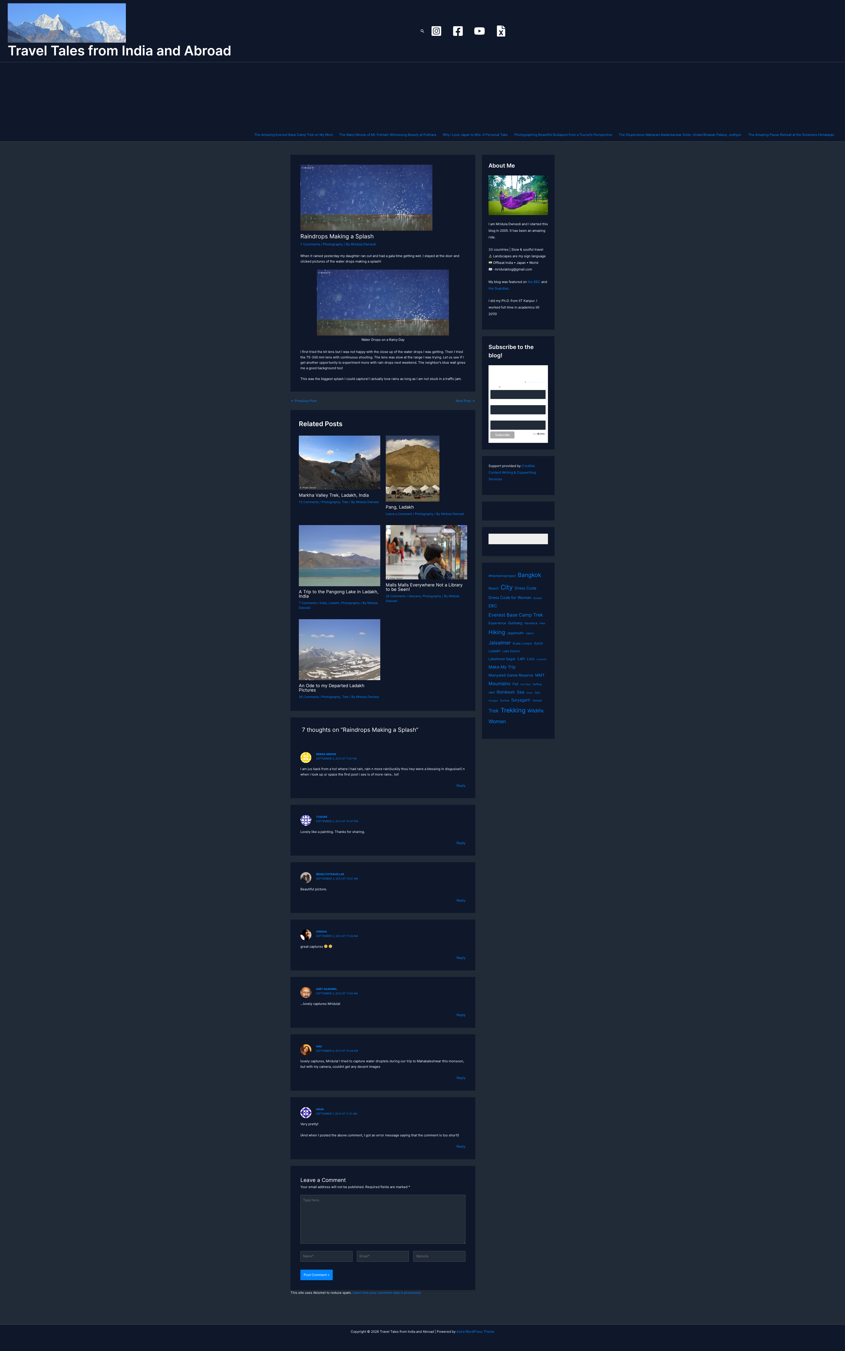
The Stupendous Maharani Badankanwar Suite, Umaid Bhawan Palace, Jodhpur (680, 135)
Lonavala (541, 659)
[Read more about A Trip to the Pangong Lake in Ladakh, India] (339, 555)
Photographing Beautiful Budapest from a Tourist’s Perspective (563, 135)
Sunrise (504, 700)
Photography (333, 244)
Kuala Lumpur (522, 643)
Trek (345, 502)
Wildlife (535, 711)
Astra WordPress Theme (475, 1331)
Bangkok (529, 574)
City (507, 587)
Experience (497, 623)
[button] (422, 31)
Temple (537, 700)
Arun (320, 1109)
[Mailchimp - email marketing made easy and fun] (539, 433)
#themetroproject (502, 576)
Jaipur (530, 633)
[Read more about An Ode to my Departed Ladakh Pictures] (339, 649)
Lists (531, 659)
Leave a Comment (399, 514)
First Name (498, 402)
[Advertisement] (544, 95)
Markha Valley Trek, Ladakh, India (334, 495)
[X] (501, 31)
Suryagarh (520, 700)
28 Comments (396, 596)
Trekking (513, 710)
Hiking (497, 632)
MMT (540, 675)
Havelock (531, 623)
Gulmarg (515, 623)
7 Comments (310, 244)
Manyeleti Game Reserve (511, 675)
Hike (542, 623)
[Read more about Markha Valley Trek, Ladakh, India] (339, 462)
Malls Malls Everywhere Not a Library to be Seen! (424, 587)
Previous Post (304, 400)
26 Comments (309, 697)
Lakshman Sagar (502, 659)
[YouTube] (479, 31)
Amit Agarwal (326, 989)
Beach (494, 588)
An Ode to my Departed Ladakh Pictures (331, 688)
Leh (521, 658)
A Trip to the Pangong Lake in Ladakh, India (338, 594)
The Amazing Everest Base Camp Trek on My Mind (293, 135)
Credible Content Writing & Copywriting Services (512, 472)
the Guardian (499, 288)
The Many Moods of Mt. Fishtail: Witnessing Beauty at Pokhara (387, 135)
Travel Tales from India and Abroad (119, 50)
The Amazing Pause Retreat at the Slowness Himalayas (791, 135)
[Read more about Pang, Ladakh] (412, 468)
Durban (537, 598)
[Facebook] (457, 31)
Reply (461, 785)
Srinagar (493, 700)
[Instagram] (436, 31)
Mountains (500, 683)
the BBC (534, 282)
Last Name (497, 418)
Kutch (538, 643)
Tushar (321, 816)
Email (495, 387)
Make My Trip (502, 667)
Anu (319, 1046)
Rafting (537, 684)
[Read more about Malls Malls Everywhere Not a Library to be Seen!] (426, 552)
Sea (520, 692)
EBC (493, 605)
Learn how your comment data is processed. (387, 1293)
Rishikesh (506, 692)
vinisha (321, 931)
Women (497, 721)
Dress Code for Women (510, 597)
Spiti (537, 692)
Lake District (511, 651)
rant (492, 692)
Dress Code (525, 588)
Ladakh (334, 603)
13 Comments (309, 502)
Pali (515, 684)
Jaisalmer (500, 643)
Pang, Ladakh (400, 507)
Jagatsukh (515, 633)
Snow (529, 692)
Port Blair (525, 684)
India (323, 603)
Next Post (465, 400)
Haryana (415, 596)
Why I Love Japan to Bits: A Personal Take (475, 135)
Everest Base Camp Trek (516, 615)
